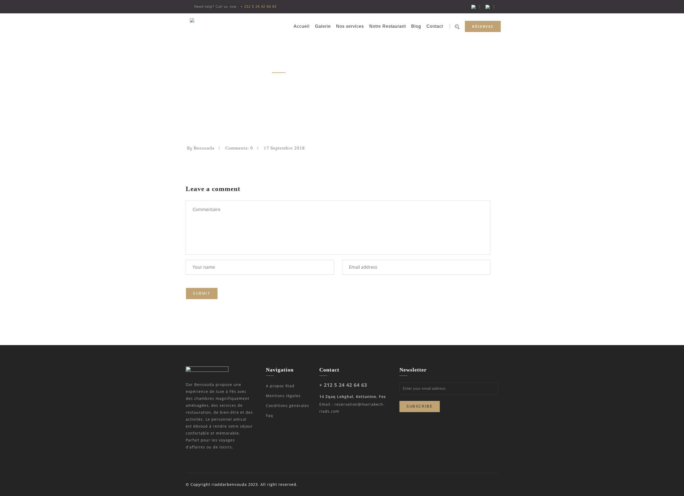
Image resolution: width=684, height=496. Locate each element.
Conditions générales (287, 405)
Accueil (302, 26)
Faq (269, 415)
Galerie (323, 26)
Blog (416, 26)
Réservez (482, 26)
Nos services (350, 26)
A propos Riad (280, 385)
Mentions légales (283, 395)
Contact (434, 26)
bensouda (204, 148)
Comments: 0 (239, 148)
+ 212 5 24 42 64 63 (258, 7)
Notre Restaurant (387, 26)
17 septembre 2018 (284, 148)
